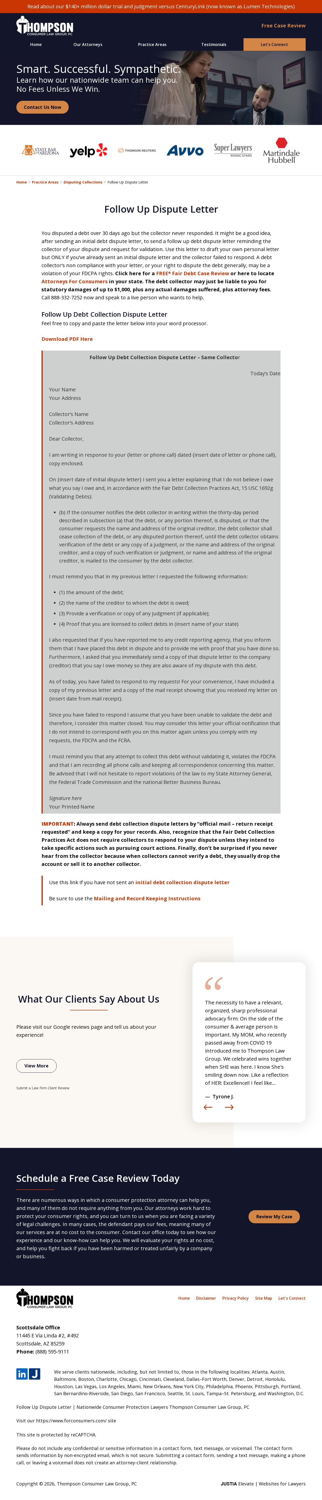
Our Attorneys (87, 44)
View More (36, 1066)
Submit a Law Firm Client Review (42, 1088)
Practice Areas (152, 44)
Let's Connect (274, 44)
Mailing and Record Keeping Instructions (147, 898)
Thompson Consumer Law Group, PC (97, 1484)
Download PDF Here (67, 339)
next (229, 1109)
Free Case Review (283, 25)
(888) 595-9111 (52, 1351)
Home (36, 44)
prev (208, 1109)
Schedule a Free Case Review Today (97, 1178)
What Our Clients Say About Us (88, 998)
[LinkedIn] (22, 1374)
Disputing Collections (83, 182)
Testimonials (213, 44)
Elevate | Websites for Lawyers (263, 1484)
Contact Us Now (42, 107)
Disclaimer (206, 1298)
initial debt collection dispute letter (182, 882)
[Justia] (34, 1374)
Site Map (263, 1298)
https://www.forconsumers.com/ (71, 1421)
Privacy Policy (235, 1298)
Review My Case (274, 1216)
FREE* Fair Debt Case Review (192, 273)
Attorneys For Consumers (75, 281)
